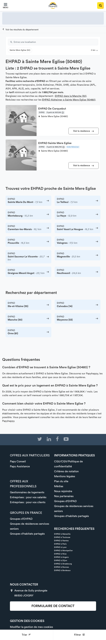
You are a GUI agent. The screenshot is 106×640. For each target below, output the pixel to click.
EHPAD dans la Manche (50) (70, 96)
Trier (25, 635)
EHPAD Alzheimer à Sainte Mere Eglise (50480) (68, 99)
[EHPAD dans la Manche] (20, 29)
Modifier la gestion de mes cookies (31, 627)
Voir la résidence (82, 131)
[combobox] (56, 42)
